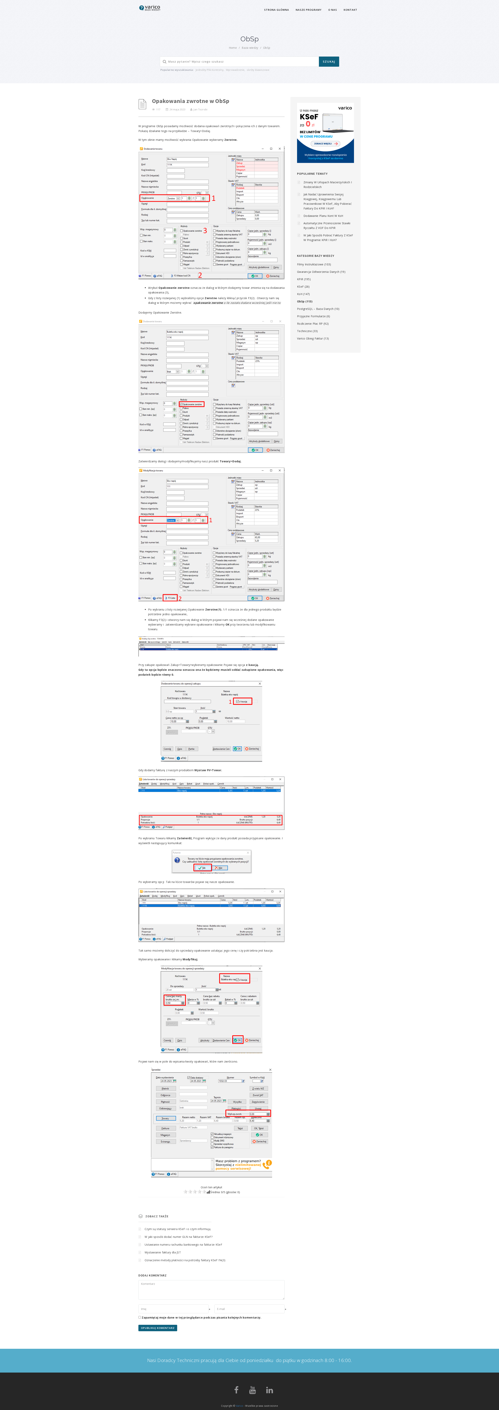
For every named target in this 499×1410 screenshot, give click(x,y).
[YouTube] (252, 1392)
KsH (299, 294)
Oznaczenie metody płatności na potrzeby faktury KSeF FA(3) (185, 1260)
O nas (332, 10)
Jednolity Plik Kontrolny (210, 70)
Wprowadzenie (235, 70)
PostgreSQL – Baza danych (315, 309)
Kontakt (350, 10)
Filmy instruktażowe (310, 264)
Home (233, 48)
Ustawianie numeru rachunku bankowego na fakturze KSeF (183, 1244)
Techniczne (304, 331)
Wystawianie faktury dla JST (163, 1252)
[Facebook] (236, 1392)
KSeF (300, 286)
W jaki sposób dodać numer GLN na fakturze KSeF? (178, 1237)
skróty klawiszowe (258, 70)
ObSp (266, 48)
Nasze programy (309, 10)
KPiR (300, 279)
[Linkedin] (269, 1392)
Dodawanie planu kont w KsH (323, 216)
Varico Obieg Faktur (310, 338)
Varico (239, 1405)
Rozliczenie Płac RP (310, 323)
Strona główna (276, 10)
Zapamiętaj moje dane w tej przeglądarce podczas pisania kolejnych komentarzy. (201, 1317)
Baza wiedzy (250, 48)
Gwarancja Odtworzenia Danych (318, 272)
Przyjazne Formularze (311, 316)
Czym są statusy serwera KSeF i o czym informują (178, 1229)
